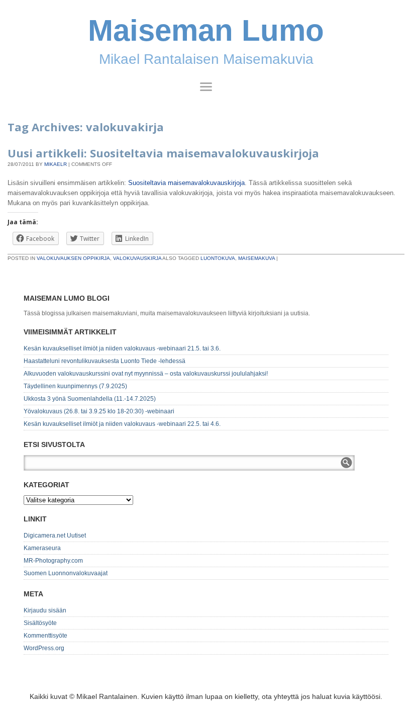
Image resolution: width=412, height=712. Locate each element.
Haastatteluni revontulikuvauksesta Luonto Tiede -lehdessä (104, 361)
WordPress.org (44, 648)
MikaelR (55, 164)
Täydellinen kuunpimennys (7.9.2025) (75, 386)
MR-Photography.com (53, 560)
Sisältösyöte (40, 623)
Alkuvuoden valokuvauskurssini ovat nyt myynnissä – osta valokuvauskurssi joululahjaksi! (146, 373)
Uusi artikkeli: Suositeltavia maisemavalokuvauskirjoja (163, 152)
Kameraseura (42, 548)
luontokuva (217, 258)
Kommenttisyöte (45, 635)
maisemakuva (256, 258)
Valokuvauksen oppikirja (73, 258)
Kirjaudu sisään (45, 610)
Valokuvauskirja (137, 258)
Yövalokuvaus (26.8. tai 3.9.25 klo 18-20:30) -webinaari (99, 411)
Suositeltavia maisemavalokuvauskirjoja (186, 183)
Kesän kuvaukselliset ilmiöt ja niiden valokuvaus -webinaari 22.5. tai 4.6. (122, 423)
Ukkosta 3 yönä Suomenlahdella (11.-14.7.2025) (90, 398)
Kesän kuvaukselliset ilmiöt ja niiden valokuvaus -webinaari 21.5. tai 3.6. (122, 348)
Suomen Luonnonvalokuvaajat (66, 573)
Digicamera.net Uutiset (55, 535)
